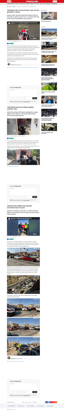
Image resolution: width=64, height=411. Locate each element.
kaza (18, 361)
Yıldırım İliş (13, 64)
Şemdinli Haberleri (31, 405)
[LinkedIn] (11, 43)
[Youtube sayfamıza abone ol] (51, 402)
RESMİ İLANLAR (54, 3)
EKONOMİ (28, 3)
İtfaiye (15, 166)
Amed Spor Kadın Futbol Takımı (28, 67)
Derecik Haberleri (50, 405)
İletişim (30, 402)
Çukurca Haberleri (40, 405)
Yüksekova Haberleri (11, 405)
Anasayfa (9, 6)
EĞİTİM (12, 3)
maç (38, 67)
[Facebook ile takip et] (46, 402)
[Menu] (54, 1)
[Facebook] (7, 43)
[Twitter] (9, 43)
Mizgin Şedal (13, 358)
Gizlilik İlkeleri (35, 402)
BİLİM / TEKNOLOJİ (46, 3)
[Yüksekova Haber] (32, 1)
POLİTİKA (16, 3)
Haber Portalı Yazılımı (12, 409)
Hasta (17, 166)
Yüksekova (16, 361)
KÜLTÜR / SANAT (22, 3)
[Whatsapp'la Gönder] (13, 43)
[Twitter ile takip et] (49, 402)
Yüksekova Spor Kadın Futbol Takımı (17, 67)
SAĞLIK (41, 3)
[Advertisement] (3, 19)
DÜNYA (37, 3)
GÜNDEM (9, 3)
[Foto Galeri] (10, 1)
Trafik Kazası (22, 361)
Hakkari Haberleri (21, 405)
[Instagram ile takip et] (53, 402)
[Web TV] (8, 1)
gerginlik (35, 67)
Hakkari (12, 166)
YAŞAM (31, 3)
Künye (27, 402)
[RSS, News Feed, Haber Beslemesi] (56, 402)
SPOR (35, 3)
